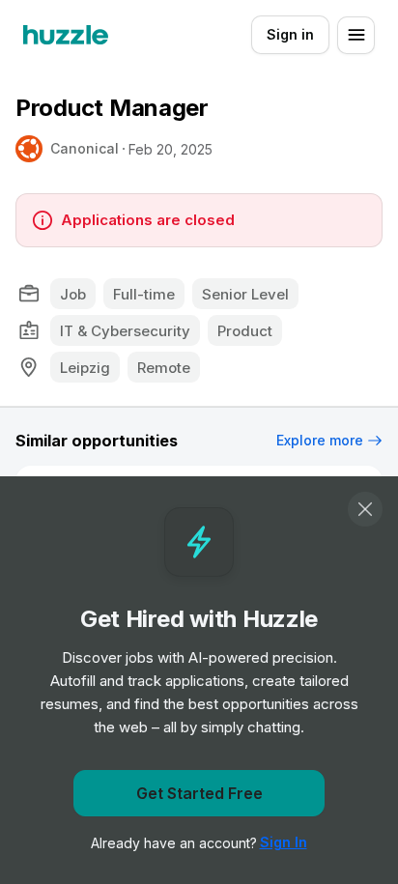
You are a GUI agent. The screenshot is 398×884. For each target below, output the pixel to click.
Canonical (84, 148)
